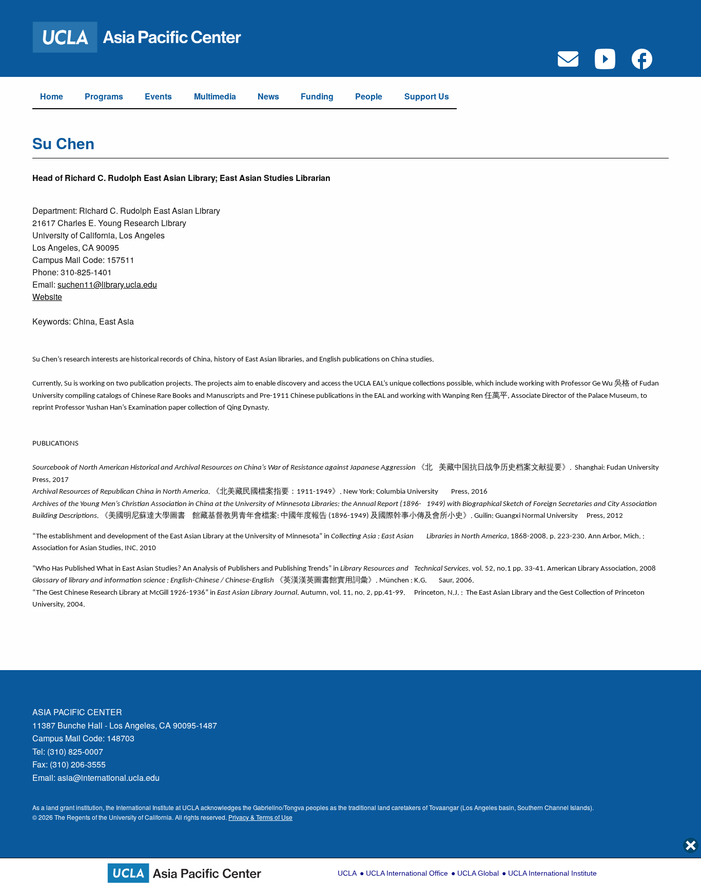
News (268, 96)
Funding (317, 96)
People (368, 96)
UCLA (347, 873)
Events (158, 96)
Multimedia (215, 96)
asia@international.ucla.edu (108, 777)
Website (47, 296)
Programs (104, 96)
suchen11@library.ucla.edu (107, 284)
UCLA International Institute (552, 873)
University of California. (141, 817)
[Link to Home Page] (143, 36)
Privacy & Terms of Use (260, 817)
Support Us (426, 96)
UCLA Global (478, 873)
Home (51, 96)
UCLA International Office (407, 873)
